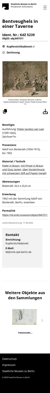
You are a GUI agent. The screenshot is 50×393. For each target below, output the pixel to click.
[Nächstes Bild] (42, 320)
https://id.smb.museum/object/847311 (25, 215)
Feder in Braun (10, 165)
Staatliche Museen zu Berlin (18, 371)
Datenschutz (9, 358)
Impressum (9, 365)
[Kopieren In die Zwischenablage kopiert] (5, 111)
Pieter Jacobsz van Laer (30, 129)
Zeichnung (13, 52)
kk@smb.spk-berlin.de (18, 252)
